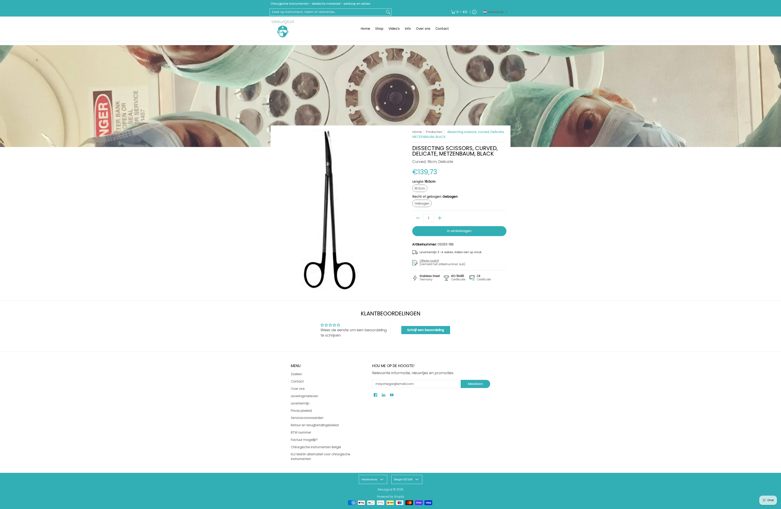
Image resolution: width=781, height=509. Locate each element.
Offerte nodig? (429, 261)
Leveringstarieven (304, 396)
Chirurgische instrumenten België (316, 447)
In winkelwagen (459, 231)
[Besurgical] (283, 28)
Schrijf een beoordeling (425, 330)
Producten (434, 132)
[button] (495, 12)
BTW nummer (301, 432)
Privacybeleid (301, 410)
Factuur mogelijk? (304, 439)
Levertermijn (300, 403)
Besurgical (385, 490)
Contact (297, 381)
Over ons (298, 388)
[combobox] (327, 12)
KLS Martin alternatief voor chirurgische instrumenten (320, 456)
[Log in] (474, 12)
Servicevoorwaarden (307, 417)
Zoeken (296, 374)
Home (417, 132)
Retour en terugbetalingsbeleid (315, 425)
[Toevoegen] (439, 218)
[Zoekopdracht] (388, 12)
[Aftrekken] (417, 218)
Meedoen (475, 383)
